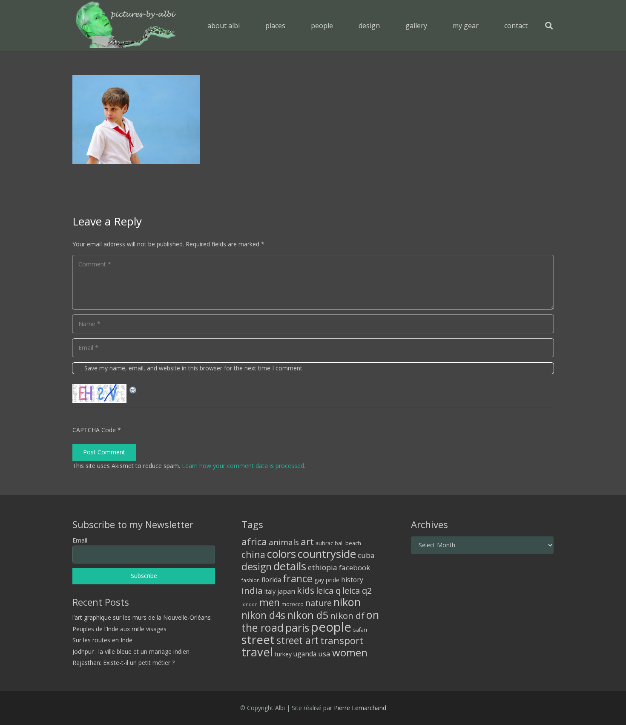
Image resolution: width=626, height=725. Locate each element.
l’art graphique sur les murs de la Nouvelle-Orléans (141, 617)
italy (270, 591)
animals (284, 542)
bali (339, 543)
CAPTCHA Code (94, 430)
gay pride (326, 580)
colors (281, 553)
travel (257, 652)
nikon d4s (263, 615)
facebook (354, 567)
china (253, 554)
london (249, 604)
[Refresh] (133, 389)
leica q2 (357, 590)
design (256, 566)
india (252, 590)
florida (271, 579)
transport (341, 640)
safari (360, 629)
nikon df (347, 615)
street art (297, 640)
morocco (292, 604)
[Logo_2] (125, 25)
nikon (347, 602)
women (350, 652)
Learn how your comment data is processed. (243, 466)
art (307, 541)
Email (79, 540)
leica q (328, 590)
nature (318, 603)
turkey (283, 654)
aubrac (324, 543)
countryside (327, 553)
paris (297, 628)
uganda (304, 654)
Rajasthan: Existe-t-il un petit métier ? (123, 663)
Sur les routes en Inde (102, 640)
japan (286, 591)
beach (353, 543)
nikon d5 (307, 615)
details (289, 566)
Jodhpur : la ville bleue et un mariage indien (131, 651)
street (258, 639)
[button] (291, 25)
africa (254, 541)
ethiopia (322, 567)
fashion (250, 580)
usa (324, 654)
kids (305, 590)
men (269, 602)
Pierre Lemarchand (360, 708)
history (352, 579)
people (331, 626)
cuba (366, 555)
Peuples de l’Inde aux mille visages (119, 629)
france (298, 578)
